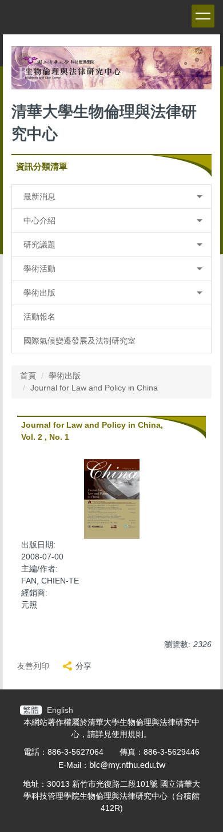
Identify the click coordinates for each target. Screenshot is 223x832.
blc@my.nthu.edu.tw (127, 765)
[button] (111, 196)
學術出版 (65, 375)
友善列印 (33, 666)
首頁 (28, 375)
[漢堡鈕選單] (203, 16)
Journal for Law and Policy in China (94, 387)
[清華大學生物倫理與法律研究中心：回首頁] (111, 70)
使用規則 (128, 734)
